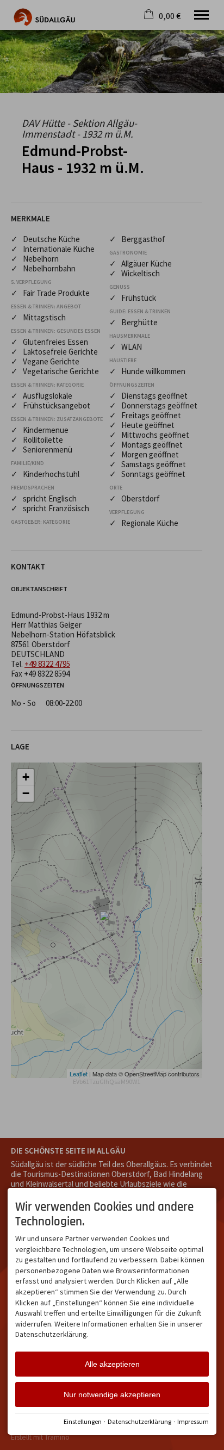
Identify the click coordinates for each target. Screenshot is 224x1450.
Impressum (193, 1421)
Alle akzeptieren (112, 1364)
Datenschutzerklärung (139, 1421)
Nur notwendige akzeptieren (112, 1394)
